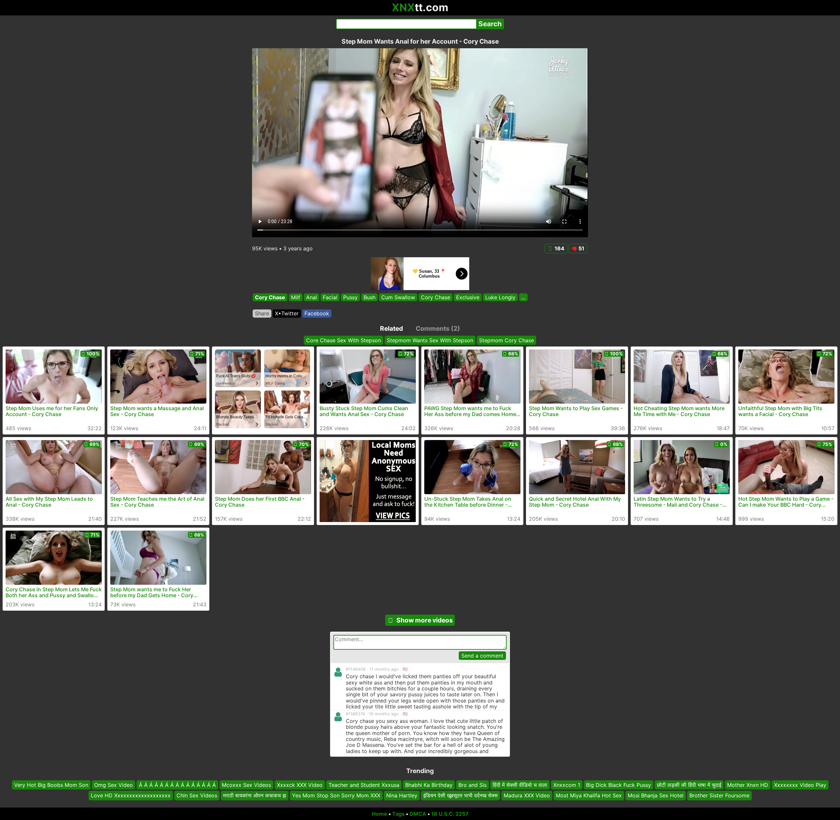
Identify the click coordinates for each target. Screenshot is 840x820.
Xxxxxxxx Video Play (800, 785)
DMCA (418, 814)
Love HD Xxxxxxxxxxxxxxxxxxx (131, 795)
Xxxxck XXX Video (300, 785)
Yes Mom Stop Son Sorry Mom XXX (336, 795)
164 (559, 248)
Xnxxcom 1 (566, 785)
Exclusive (467, 297)
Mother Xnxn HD (747, 785)
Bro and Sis (472, 785)
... (523, 297)
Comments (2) (438, 328)
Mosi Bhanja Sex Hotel (655, 795)
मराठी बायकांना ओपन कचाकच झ (254, 795)
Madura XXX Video (527, 795)
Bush (369, 297)
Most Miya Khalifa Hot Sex (589, 795)
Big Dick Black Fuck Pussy (618, 785)
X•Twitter (287, 313)
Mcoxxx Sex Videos (246, 785)
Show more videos (424, 620)
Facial (330, 297)
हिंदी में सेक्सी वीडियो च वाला (520, 785)
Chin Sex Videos (197, 795)
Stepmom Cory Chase (506, 340)
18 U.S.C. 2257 (450, 814)
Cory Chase (270, 297)
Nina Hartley (401, 795)
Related (391, 328)
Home (379, 814)
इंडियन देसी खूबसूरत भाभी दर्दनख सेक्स (460, 795)
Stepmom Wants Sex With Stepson (430, 340)
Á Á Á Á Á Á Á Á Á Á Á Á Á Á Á (177, 785)
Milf (295, 297)
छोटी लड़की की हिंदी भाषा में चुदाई (689, 785)
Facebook (316, 313)
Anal (311, 297)
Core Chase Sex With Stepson (343, 340)
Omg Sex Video (113, 785)
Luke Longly (500, 297)
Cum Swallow (398, 297)
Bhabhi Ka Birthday (428, 785)
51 (581, 248)
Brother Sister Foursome (719, 795)
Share (262, 313)
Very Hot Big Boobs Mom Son (51, 785)
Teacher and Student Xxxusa (363, 785)
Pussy (350, 297)
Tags (398, 814)
